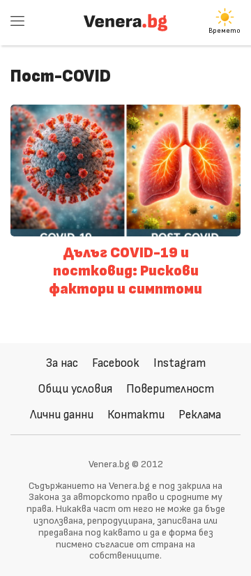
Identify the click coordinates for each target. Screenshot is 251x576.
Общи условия (75, 389)
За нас (62, 363)
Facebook (115, 363)
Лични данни (61, 414)
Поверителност (170, 389)
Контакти (136, 414)
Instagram (179, 363)
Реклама (199, 414)
